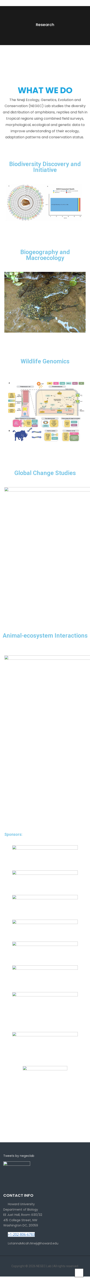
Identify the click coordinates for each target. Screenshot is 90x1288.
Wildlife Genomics (45, 361)
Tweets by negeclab (18, 1156)
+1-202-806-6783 (21, 1234)
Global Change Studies (45, 473)
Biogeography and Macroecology (45, 255)
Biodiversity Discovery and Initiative (45, 167)
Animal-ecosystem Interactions (45, 635)
